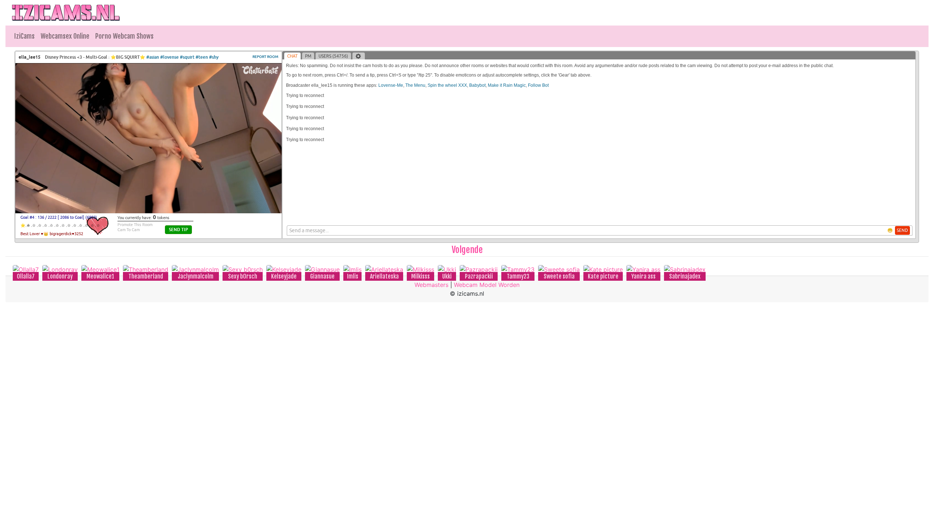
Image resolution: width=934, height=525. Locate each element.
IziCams (24, 36)
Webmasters (431, 284)
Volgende (467, 249)
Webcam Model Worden (487, 284)
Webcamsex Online (64, 36)
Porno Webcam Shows (124, 36)
